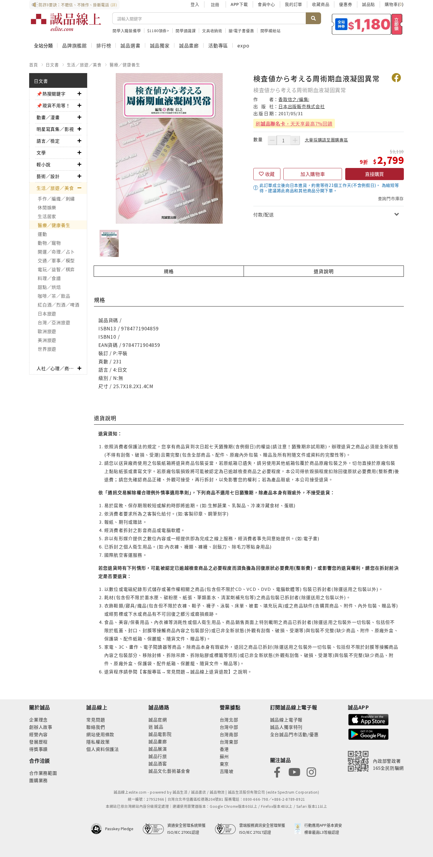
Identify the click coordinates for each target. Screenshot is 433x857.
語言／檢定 (48, 141)
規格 (169, 271)
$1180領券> (158, 30)
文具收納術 (212, 30)
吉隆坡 (227, 771)
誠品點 (368, 4)
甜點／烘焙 (49, 287)
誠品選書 (130, 45)
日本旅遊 (47, 313)
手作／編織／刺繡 (56, 198)
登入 (195, 4)
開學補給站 (270, 30)
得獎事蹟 (38, 749)
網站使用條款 (100, 734)
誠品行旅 (157, 756)
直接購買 (374, 173)
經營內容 (38, 734)
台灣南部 (229, 734)
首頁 (33, 64)
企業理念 (38, 719)
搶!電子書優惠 (241, 30)
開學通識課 (186, 30)
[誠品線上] (66, 22)
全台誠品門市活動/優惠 (294, 734)
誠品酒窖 (157, 763)
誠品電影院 (160, 734)
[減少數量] (272, 140)
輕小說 (43, 164)
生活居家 (47, 216)
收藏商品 (320, 4)
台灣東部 (229, 742)
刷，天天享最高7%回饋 (294, 123)
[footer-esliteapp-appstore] (368, 719)
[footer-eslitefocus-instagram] (311, 771)
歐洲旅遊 (47, 331)
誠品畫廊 (189, 45)
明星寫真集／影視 (55, 129)
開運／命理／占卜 (56, 251)
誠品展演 (157, 749)
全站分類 (43, 45)
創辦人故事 (40, 727)
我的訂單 (293, 4)
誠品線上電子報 (286, 719)
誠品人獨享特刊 (286, 727)
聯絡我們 (95, 727)
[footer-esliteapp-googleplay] (368, 734)
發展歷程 (38, 742)
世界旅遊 (47, 349)
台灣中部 (229, 727)
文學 (41, 152)
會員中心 (266, 4)
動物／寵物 (49, 243)
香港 (224, 749)
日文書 (52, 64)
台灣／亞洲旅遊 (54, 322)
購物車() (394, 4)
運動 (42, 234)
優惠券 (345, 4)
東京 (224, 764)
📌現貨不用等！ (53, 105)
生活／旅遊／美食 (84, 64)
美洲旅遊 (47, 340)
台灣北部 (229, 719)
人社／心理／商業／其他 (57, 368)
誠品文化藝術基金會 (169, 771)
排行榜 (103, 45)
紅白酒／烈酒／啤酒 (59, 304)
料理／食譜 (49, 278)
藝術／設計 (48, 176)
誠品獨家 (160, 45)
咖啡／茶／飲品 (54, 296)
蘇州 (224, 756)
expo (243, 45)
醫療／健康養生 (125, 64)
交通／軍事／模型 (56, 260)
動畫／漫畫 (48, 117)
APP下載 (239, 4)
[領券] (367, 24)
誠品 (158, 726)
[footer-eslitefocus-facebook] (277, 771)
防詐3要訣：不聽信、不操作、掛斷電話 (78, 4)
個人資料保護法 (102, 749)
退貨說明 (323, 271)
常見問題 (95, 719)
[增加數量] (295, 140)
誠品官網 (157, 719)
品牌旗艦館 (74, 45)
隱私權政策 (98, 742)
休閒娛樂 (47, 207)
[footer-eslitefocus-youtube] (294, 771)
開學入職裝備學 (127, 30)
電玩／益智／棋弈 (56, 269)
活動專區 (218, 45)
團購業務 (38, 780)
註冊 (215, 4)
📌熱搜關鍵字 (51, 93)
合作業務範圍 (43, 773)
